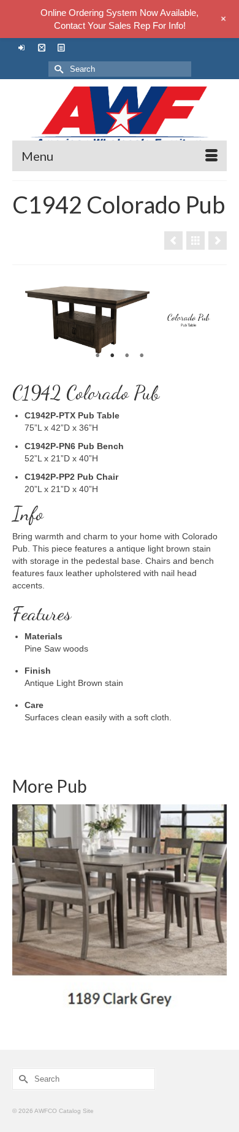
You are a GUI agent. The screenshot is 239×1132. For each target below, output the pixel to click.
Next (212, 320)
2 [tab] (112, 356)
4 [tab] (141, 356)
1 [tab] (97, 356)
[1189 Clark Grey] (119, 911)
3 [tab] (127, 356)
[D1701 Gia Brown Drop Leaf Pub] (217, 240)
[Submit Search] (57, 69)
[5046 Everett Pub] (173, 240)
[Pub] (195, 240)
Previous (26, 320)
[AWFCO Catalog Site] (119, 117)
